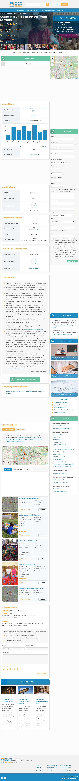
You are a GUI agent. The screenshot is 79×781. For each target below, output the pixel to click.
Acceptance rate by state (60, 491)
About (14, 52)
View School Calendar (34, 155)
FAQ (65, 52)
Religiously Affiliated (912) (60, 462)
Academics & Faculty (37, 52)
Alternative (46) (57, 454)
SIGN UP (64, 4)
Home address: (55, 201)
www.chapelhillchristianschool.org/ (33, 329)
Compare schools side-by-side (61, 428)
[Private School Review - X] (2, 778)
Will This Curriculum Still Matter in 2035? (7, 701)
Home (37, 765)
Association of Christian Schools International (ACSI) (34, 110)
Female (59, 168)
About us (38, 767)
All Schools (8, 469)
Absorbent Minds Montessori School (15, 441)
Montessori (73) (57, 442)
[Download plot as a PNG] (45, 125)
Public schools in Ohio (59, 480)
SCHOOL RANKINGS (32, 10)
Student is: (53, 166)
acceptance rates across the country (61, 334)
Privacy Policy (73, 779)
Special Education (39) (59, 452)
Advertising (63, 769)
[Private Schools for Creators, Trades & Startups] (25, 690)
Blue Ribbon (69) (57, 435)
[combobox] (35, 4)
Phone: (52, 233)
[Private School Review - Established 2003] (16, 4)
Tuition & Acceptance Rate (50, 52)
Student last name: (56, 154)
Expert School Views (59, 407)
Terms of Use (65, 779)
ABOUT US (60, 10)
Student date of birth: (56, 160)
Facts (19, 52)
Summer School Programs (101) (61, 447)
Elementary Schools (18, 469)
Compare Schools (51, 769)
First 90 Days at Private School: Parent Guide (42, 702)
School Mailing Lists (65, 767)
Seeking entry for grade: (57, 177)
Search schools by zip (59, 426)
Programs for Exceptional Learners (63, 410)
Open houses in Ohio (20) (60, 473)
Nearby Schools (20, 429)
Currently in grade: (56, 171)
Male (53, 168)
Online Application (34, 268)
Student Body (26, 52)
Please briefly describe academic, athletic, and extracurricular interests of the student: (63, 190)
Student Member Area (52, 765)
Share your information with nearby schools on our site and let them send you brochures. (66, 241)
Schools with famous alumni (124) (62, 467)
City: (52, 207)
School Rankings (40, 771)
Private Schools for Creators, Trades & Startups (24, 702)
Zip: (52, 225)
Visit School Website (11, 40)
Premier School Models (60, 412)
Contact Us (50, 771)
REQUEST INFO (29, 58)
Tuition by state (57, 489)
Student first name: (56, 148)
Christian (33, 115)
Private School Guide (52, 767)
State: (52, 219)
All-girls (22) (56, 437)
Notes (60, 52)
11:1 (37, 230)
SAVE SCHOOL (29, 64)
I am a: (4, 646)
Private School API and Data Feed (69, 771)
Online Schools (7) (58, 459)
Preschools (28, 469)
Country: (53, 213)
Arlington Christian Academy (25, 438)
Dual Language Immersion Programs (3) (63, 450)
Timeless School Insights (60, 403)
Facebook (5, 777)
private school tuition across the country (63, 327)
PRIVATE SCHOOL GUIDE (48, 10)
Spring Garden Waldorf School (29, 515)
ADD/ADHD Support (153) (60, 457)
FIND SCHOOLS (20, 10)
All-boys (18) (56, 440)
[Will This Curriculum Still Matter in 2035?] (8, 690)
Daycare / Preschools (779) (60, 445)
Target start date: (55, 183)
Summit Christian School (36, 440)
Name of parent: (55, 142)
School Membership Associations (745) (63, 464)
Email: (52, 136)
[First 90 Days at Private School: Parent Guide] (41, 690)
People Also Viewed (9, 429)
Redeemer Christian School (22, 440)
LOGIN (56, 4)
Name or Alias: (29, 646)
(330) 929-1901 (11, 35)
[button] (3, 669)
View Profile (42, 509)
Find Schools (39, 769)
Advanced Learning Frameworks (62, 405)
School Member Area (65, 765)
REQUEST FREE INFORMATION (26, 379)
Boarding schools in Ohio (60, 482)
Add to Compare (25, 510)
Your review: (5, 653)
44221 (11, 31)
